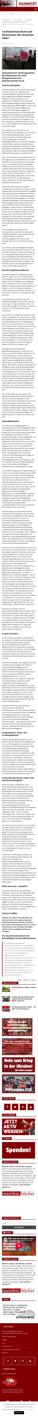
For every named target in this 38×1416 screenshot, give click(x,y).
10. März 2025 (16, 1003)
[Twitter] (15, 1107)
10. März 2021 (16, 1011)
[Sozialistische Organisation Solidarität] (19, 6)
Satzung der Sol (7, 1346)
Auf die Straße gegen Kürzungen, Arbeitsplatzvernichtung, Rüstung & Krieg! (14, 1332)
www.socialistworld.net (9, 1373)
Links (3, 1343)
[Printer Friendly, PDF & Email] (26, 980)
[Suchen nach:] (19, 14)
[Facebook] (7, 1107)
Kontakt (4, 1340)
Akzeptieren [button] (19, 1413)
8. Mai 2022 (16, 990)
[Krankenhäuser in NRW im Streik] (6, 989)
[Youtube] (31, 1107)
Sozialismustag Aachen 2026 (10, 1349)
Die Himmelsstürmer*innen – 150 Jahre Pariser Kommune (24, 1008)
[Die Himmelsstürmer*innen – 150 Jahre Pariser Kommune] (6, 1008)
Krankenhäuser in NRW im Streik (23, 987)
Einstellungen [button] (29, 1409)
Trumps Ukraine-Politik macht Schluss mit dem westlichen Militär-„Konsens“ (23, 999)
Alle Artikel (17, 20)
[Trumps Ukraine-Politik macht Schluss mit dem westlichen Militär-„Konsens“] (6, 998)
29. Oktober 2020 (9, 43)
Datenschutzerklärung (9, 1336)
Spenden (5, 1353)
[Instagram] (23, 1107)
